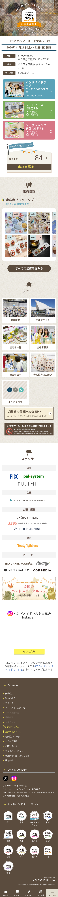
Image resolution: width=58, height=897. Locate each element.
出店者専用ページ (13, 732)
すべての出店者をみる (29, 268)
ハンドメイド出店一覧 (15, 708)
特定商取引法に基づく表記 (17, 756)
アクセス (17, 895)
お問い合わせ (11, 746)
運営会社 (9, 760)
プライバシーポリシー (15, 751)
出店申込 (29, 895)
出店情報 (40, 895)
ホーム (6, 895)
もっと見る (29, 651)
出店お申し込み (12, 727)
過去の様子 (10, 698)
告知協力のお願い (13, 737)
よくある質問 (11, 741)
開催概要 (9, 693)
